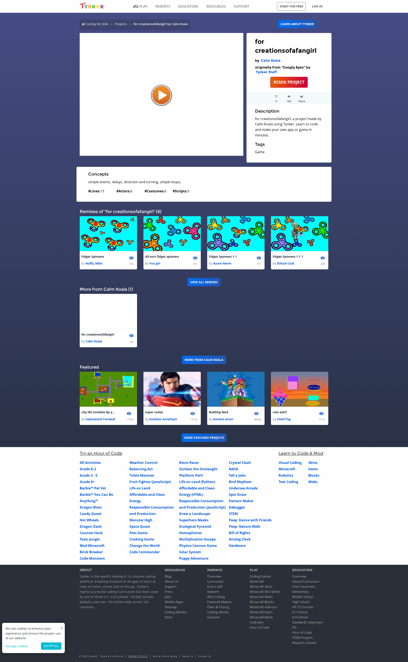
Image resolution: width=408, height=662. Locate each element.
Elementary (300, 591)
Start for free (291, 6)
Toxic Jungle (90, 539)
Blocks (313, 475)
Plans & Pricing (218, 607)
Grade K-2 (88, 469)
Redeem (213, 591)
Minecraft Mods (261, 617)
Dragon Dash (91, 526)
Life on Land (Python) (197, 481)
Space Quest (139, 526)
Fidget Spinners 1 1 (223, 257)
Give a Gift (214, 586)
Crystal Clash (240, 462)
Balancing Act (141, 469)
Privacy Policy (138, 656)
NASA (233, 469)
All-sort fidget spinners (162, 257)
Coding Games (260, 576)
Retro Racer (189, 462)
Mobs (312, 481)
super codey (154, 412)
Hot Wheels (89, 520)
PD (294, 627)
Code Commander (144, 552)
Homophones (190, 532)
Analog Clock (240, 539)
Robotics (286, 475)
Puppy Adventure (193, 558)
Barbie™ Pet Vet (93, 488)
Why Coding (216, 597)
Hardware (237, 545)
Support (170, 586)
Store (168, 617)
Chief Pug (284, 419)
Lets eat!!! (280, 412)
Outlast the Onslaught (198, 469)
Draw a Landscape (194, 513)
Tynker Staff (266, 72)
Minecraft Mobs (261, 597)
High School (301, 602)
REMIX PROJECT (289, 82)
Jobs (168, 597)
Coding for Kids (97, 24)
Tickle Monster (141, 475)
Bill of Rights (239, 532)
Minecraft (287, 469)
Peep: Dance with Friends (250, 520)
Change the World (144, 545)
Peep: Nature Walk (244, 526)
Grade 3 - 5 (88, 475)
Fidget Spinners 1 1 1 (288, 257)
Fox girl (154, 263)
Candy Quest (90, 513)
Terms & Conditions (111, 656)
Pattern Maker (241, 501)
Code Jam (257, 622)
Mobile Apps (174, 602)
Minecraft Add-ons (263, 607)
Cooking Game (141, 539)
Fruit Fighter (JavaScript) (150, 481)
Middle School (302, 597)
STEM (233, 513)
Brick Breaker (91, 552)
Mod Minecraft (92, 545)
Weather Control (143, 462)
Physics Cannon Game (198, 545)
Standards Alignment (307, 622)
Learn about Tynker (297, 24)
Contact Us (204, 656)
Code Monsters (92, 558)
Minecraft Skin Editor (265, 591)
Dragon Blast (91, 507)
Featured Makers (219, 602)
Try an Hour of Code (101, 453)
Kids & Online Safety (165, 656)
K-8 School (300, 617)
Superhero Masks (193, 520)
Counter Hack (91, 532)
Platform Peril (191, 475)
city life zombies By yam (98, 412)
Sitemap (171, 607)
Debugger (237, 507)
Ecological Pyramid (195, 526)
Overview (214, 576)
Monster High (140, 520)
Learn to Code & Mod (301, 453)
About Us (171, 581)
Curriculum (215, 581)
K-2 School (300, 612)
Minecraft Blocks (262, 602)
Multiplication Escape (197, 539)
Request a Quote (304, 643)
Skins (312, 462)
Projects (121, 24)
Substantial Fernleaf (100, 419)
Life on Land (139, 488)
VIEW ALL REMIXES (204, 282)
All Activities (90, 462)
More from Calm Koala (204, 360)
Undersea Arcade (243, 488)
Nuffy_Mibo (94, 263)
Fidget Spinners (92, 257)
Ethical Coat (285, 263)
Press (169, 591)
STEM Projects (302, 637)
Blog (168, 576)
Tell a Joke (237, 475)
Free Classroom (303, 586)
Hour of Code (259, 627)
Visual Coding (290, 462)
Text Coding (288, 481)
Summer (213, 617)
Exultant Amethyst (163, 419)
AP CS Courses (302, 607)
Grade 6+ (87, 481)
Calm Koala (270, 61)
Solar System (190, 552)
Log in (317, 6)
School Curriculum (305, 581)
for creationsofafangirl (97, 334)
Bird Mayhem (240, 481)
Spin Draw (237, 494)
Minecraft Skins (261, 586)
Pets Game (138, 532)
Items (313, 469)
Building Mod (218, 412)
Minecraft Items (261, 612)
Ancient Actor (223, 419)
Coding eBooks (176, 612)
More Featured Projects (204, 438)
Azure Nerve (222, 263)
